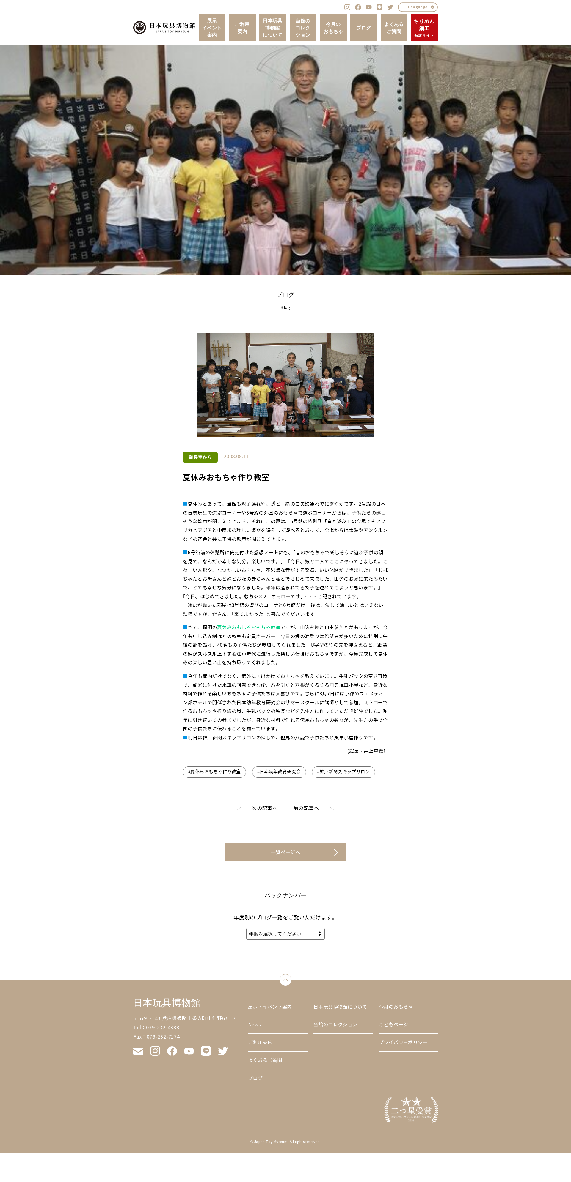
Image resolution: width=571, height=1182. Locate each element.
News (254, 1025)
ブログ (363, 27)
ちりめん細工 (424, 28)
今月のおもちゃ (333, 27)
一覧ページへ (285, 852)
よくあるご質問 (394, 27)
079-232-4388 (162, 1027)
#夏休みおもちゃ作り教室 (214, 771)
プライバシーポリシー (403, 1042)
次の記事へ (264, 808)
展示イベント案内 (212, 27)
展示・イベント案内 (270, 1007)
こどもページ (393, 1025)
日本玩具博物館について (273, 27)
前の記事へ (306, 808)
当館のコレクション (303, 27)
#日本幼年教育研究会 (279, 771)
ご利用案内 (242, 27)
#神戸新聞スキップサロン (343, 771)
